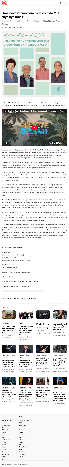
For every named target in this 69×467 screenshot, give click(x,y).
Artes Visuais (6, 439)
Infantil (21, 437)
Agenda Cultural (6, 420)
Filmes (4, 442)
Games (4, 444)
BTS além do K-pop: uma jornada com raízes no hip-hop (43, 326)
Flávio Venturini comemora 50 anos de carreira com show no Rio (26, 363)
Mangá (4, 449)
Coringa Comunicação (9, 27)
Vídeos (4, 432)
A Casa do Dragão (24, 420)
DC (20, 427)
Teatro (3, 459)
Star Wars (22, 454)
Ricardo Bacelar (29, 291)
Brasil (20, 422)
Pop (20, 444)
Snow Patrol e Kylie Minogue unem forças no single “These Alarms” (43, 393)
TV (20, 459)
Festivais (21, 435)
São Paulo (22, 452)
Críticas (4, 422)
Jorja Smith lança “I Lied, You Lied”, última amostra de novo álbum (60, 327)
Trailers (21, 456)
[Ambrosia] (4, 2)
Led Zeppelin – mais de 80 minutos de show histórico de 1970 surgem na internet (60, 362)
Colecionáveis (23, 425)
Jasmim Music (13, 291)
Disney (21, 430)
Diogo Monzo (5, 291)
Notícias (4, 427)
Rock (20, 449)
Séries (4, 456)
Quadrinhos (5, 454)
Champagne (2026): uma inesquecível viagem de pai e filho (8, 329)
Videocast (5, 430)
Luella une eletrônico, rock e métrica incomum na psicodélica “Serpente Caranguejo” (25, 395)
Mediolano (25, 464)
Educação (22, 432)
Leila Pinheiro (21, 291)
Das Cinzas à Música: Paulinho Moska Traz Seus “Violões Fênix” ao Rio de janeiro (59, 396)
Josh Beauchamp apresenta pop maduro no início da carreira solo (9, 393)
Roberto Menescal (39, 291)
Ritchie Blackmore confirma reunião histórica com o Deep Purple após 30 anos (42, 362)
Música (4, 452)
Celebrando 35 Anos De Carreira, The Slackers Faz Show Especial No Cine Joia (26, 330)
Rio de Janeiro (23, 447)
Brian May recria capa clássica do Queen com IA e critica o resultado (8, 363)
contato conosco (13, 464)
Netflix (21, 442)
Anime (4, 437)
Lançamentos (6, 425)
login (16, 298)
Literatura (4, 447)
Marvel (21, 439)
